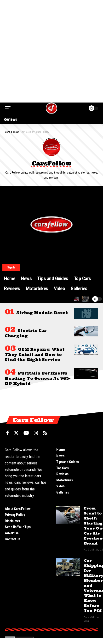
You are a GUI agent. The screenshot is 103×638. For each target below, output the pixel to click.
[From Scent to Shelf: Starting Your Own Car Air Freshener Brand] (68, 515)
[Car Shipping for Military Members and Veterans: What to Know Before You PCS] (68, 567)
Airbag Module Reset (42, 313)
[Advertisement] (51, 51)
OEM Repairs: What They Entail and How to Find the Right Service (34, 354)
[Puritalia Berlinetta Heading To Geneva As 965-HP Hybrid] (86, 373)
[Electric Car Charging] (86, 331)
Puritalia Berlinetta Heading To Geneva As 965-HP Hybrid (38, 378)
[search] (76, 299)
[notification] (85, 299)
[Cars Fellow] (51, 108)
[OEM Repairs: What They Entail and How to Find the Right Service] (86, 350)
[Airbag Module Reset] (86, 313)
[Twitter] (16, 433)
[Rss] (45, 433)
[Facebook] (7, 433)
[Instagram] (36, 433)
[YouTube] (26, 433)
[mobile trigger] (9, 108)
